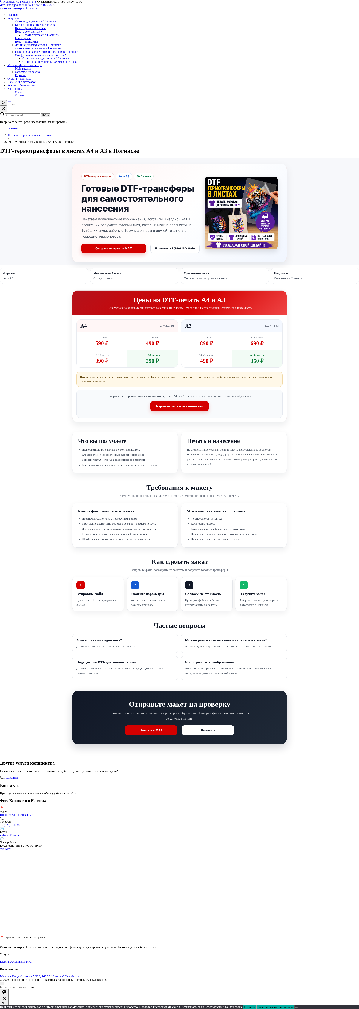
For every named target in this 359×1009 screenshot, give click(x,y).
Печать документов (28, 31)
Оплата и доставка (19, 78)
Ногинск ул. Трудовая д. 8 (20, 1)
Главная (12, 14)
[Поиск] (3, 103)
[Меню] (13, 104)
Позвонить (208, 730)
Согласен (249, 1007)
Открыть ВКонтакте (32, 777)
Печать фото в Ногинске (30, 28)
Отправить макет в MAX (113, 248)
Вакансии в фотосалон (21, 82)
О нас (18, 92)
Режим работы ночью (21, 85)
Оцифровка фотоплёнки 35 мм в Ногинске (49, 61)
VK (2, 849)
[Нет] (296, 1007)
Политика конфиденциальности (275, 1007)
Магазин (5, 976)
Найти (45, 115)
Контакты (14, 88)
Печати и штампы (26, 41)
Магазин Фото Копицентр (24, 65)
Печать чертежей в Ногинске (41, 34)
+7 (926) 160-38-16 (43, 5)
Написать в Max (56, 777)
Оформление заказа (27, 71)
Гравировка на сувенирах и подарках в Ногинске (46, 51)
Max (8, 849)
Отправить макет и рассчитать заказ (179, 406)
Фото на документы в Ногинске (35, 21)
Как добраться (21, 976)
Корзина (20, 75)
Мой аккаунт (23, 68)
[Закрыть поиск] (3, 109)
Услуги (12, 18)
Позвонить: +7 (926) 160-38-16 (175, 248)
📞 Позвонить (9, 777)
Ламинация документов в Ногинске (38, 45)
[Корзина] (9, 103)
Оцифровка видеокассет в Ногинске (45, 58)
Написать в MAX (151, 730)
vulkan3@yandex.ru (15, 5)
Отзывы (20, 95)
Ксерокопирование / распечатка (35, 24)
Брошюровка (23, 38)
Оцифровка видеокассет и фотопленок (40, 55)
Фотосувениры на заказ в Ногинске (38, 48)
